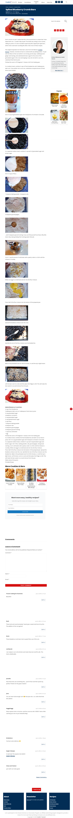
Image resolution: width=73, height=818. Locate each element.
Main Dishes (53, 802)
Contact (6, 802)
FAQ (5, 806)
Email (7, 579)
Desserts (11, 7)
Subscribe (49, 2)
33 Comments (25, 13)
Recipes (20, 2)
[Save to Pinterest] (71, 409)
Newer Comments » (41, 777)
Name (7, 574)
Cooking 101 (36, 2)
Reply (43, 600)
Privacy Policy (7, 808)
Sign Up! (29, 800)
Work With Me (7, 804)
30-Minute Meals (54, 804)
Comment (8, 553)
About (43, 2)
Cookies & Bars (17, 7)
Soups (51, 808)
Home (7, 7)
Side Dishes (53, 806)
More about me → (59, 70)
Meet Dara (6, 800)
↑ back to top (36, 789)
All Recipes (52, 800)
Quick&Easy (27, 2)
